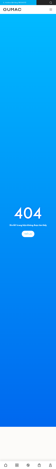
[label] (12, 9)
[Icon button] (51, 3)
